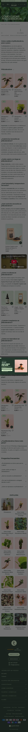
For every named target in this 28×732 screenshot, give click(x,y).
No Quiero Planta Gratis (5, 371)
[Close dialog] (0, 358)
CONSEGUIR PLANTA (7, 370)
